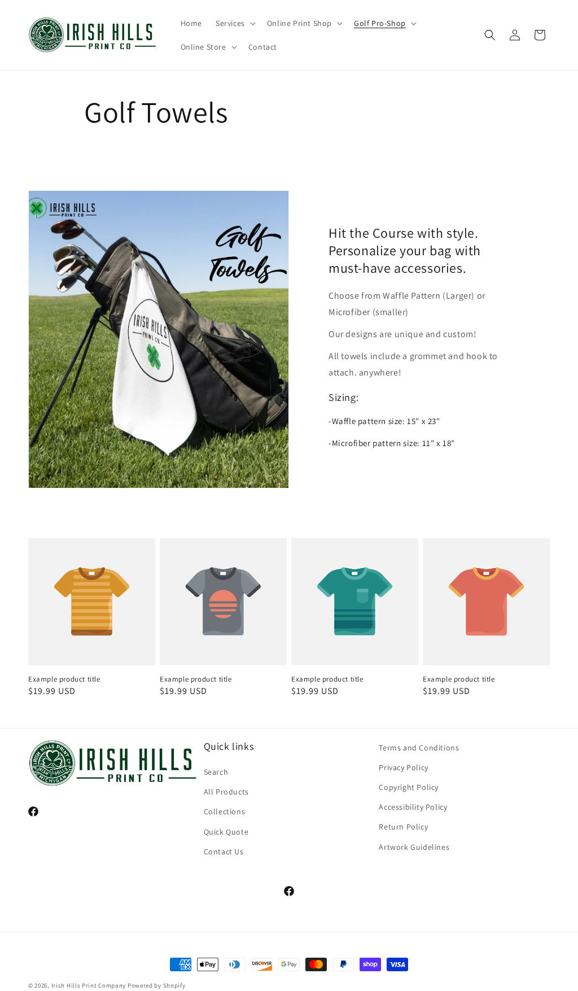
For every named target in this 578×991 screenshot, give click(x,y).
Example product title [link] (64, 679)
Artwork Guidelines (414, 847)
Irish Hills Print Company (88, 985)
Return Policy (403, 827)
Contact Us (224, 851)
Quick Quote (226, 832)
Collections (225, 811)
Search (216, 772)
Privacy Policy (403, 767)
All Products (226, 792)
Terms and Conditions (419, 748)
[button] (234, 23)
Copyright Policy (409, 787)
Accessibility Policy (413, 807)
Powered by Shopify (157, 985)
